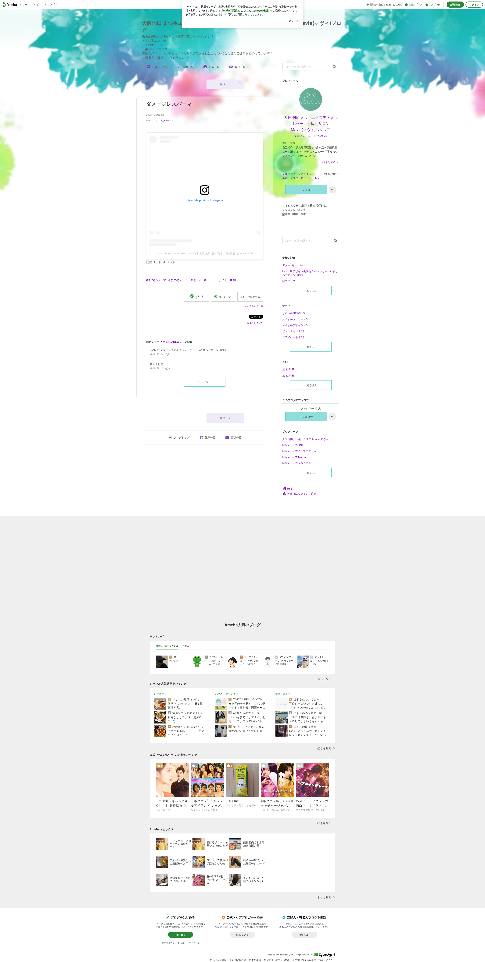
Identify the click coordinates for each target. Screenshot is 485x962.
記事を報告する (255, 323)
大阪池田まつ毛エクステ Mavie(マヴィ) (305, 439)
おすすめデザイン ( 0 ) (295, 325)
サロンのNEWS (163, 120)
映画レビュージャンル (167, 645)
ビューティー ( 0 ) (293, 331)
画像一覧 (214, 66)
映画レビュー (282, 693)
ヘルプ (332, 959)
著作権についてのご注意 (301, 493)
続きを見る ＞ (330, 162)
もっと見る (204, 382)
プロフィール (302, 135)
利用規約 (256, 959)
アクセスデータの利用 (278, 959)
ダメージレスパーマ (169, 104)
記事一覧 (188, 66)
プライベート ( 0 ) (293, 337)
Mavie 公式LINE (293, 445)
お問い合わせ (239, 959)
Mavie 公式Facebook (296, 463)
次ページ (225, 84)
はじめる (180, 934)
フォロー (307, 189)
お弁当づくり (161, 693)
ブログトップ (160, 66)
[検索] (334, 66)
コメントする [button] (226, 296)
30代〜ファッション (226, 693)
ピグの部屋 (320, 135)
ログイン (474, 4)
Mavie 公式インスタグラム (299, 451)
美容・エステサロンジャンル (299, 178)
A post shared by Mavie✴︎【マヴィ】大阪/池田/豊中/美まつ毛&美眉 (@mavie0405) (205, 253)
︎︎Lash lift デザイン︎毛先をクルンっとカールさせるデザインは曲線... (310, 273)
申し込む (304, 934)
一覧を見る (310, 290)
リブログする (252, 296)
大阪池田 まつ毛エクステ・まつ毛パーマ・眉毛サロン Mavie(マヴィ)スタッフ (311, 123)
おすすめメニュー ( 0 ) (295, 319)
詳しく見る (242, 934)
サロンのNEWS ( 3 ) (294, 313)
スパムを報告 (219, 959)
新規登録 (455, 4)
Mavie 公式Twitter (294, 457)
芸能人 (185, 645)
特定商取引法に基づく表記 (309, 959)
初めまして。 (290, 281)
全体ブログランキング (295, 173)
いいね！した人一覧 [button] (253, 306)
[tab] (167, 645)
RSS (289, 488)
